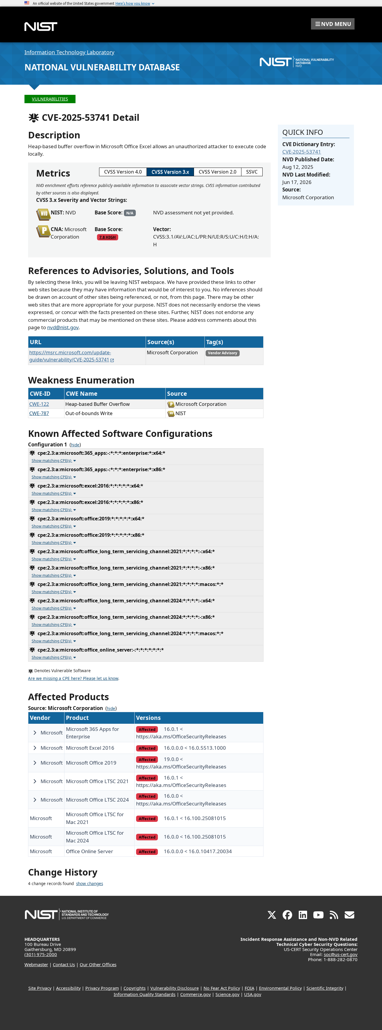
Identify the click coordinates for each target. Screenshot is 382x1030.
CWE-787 (39, 413)
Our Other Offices (98, 964)
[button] (333, 24)
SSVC (252, 171)
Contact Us (64, 964)
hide (75, 445)
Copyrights (135, 988)
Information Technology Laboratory (69, 52)
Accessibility (68, 988)
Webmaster (36, 964)
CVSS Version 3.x (170, 171)
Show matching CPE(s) (52, 460)
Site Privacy (39, 988)
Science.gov (227, 994)
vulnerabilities (50, 99)
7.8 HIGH (107, 237)
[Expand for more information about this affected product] (34, 733)
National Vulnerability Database (102, 67)
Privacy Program (102, 988)
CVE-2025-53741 (301, 151)
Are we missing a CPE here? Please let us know (73, 678)
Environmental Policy (280, 988)
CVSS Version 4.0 (123, 171)
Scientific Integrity (324, 988)
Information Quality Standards (144, 994)
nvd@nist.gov (62, 327)
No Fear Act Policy (222, 988)
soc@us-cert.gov (341, 954)
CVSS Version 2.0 (217, 171)
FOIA (249, 988)
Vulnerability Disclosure (174, 988)
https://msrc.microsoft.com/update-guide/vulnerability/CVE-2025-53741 (70, 356)
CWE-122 (39, 404)
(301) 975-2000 (40, 954)
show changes (89, 883)
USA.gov (252, 994)
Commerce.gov (195, 994)
